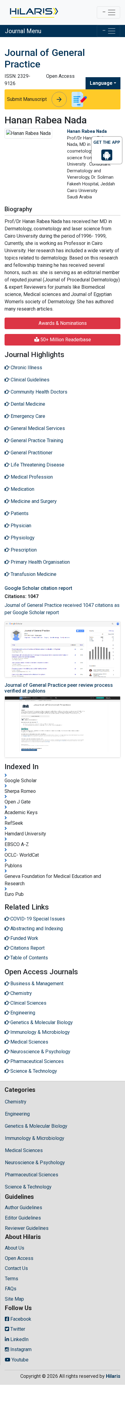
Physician (20, 525)
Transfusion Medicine (32, 574)
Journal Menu (23, 31)
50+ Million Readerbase (65, 339)
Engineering (17, 1114)
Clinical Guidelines (29, 380)
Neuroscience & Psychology (35, 1162)
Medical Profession (31, 477)
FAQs (10, 1289)
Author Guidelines (23, 1207)
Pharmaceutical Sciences (31, 1175)
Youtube (19, 1360)
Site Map (14, 1299)
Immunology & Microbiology (34, 1138)
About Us (14, 1248)
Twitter (17, 1329)
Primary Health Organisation (39, 562)
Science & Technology (28, 1187)
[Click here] (33, 12)
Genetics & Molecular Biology (36, 1126)
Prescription (23, 550)
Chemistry (15, 1102)
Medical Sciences (24, 1150)
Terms (11, 1279)
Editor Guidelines (23, 1218)
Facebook (20, 1319)
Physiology (22, 538)
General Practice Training (36, 440)
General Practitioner (30, 453)
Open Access (19, 1258)
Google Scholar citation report (38, 588)
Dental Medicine (27, 404)
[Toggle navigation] (108, 12)
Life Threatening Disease (36, 465)
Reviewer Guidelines (27, 1228)
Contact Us (16, 1268)
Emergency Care (27, 416)
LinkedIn (19, 1339)
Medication (21, 489)
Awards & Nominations (63, 323)
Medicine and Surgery (33, 501)
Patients (19, 513)
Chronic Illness (25, 367)
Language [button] (101, 83)
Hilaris (113, 1376)
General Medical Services (37, 428)
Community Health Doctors (38, 392)
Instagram (20, 1349)
